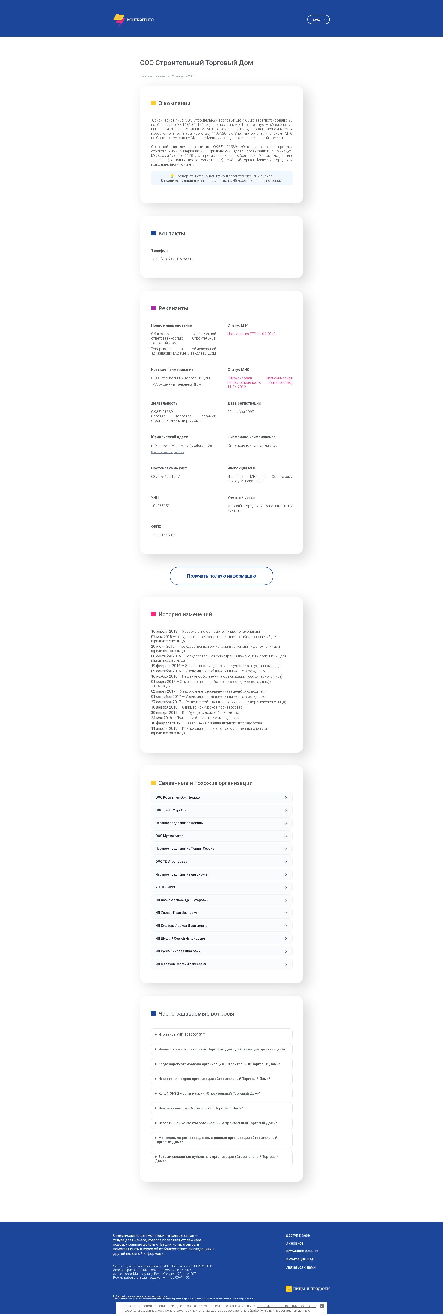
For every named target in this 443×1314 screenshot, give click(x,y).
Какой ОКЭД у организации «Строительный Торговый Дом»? (210, 1093)
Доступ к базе (298, 1235)
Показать (185, 259)
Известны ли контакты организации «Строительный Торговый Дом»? (218, 1123)
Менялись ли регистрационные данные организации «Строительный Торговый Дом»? (216, 1140)
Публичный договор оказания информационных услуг (141, 1296)
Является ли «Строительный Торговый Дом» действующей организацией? (222, 1049)
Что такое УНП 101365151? (182, 1034)
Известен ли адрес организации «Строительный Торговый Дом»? (214, 1079)
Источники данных (302, 1251)
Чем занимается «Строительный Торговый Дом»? (201, 1108)
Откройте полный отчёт (183, 180)
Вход (316, 19)
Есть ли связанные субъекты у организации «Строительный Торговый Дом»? (217, 1159)
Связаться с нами (301, 1267)
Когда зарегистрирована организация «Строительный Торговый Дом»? (219, 1064)
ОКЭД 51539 (162, 412)
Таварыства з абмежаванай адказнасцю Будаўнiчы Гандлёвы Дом (183, 351)
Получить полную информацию (221, 576)
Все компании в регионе (167, 452)
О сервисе (294, 1243)
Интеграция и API (301, 1259)
